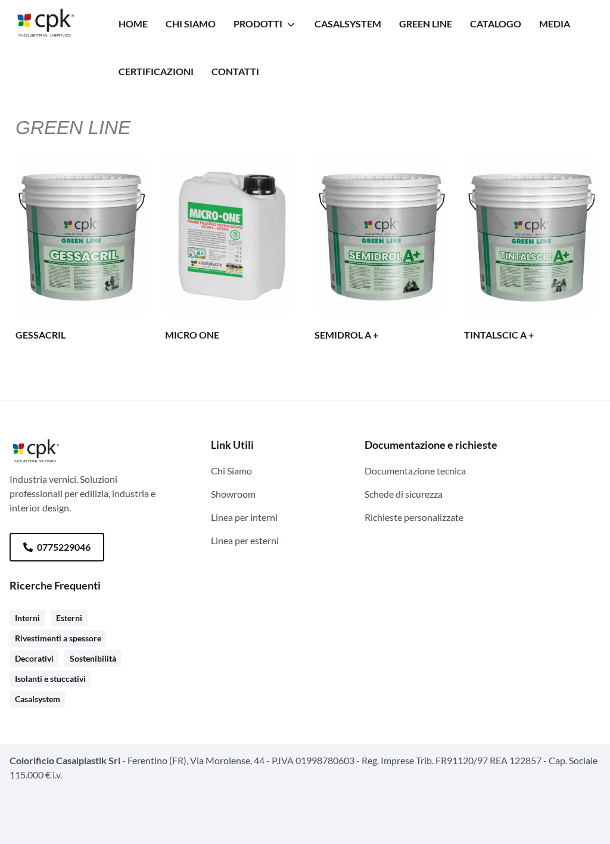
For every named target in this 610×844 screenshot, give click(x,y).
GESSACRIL (40, 334)
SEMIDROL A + (346, 334)
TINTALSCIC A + (499, 334)
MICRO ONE (192, 334)
